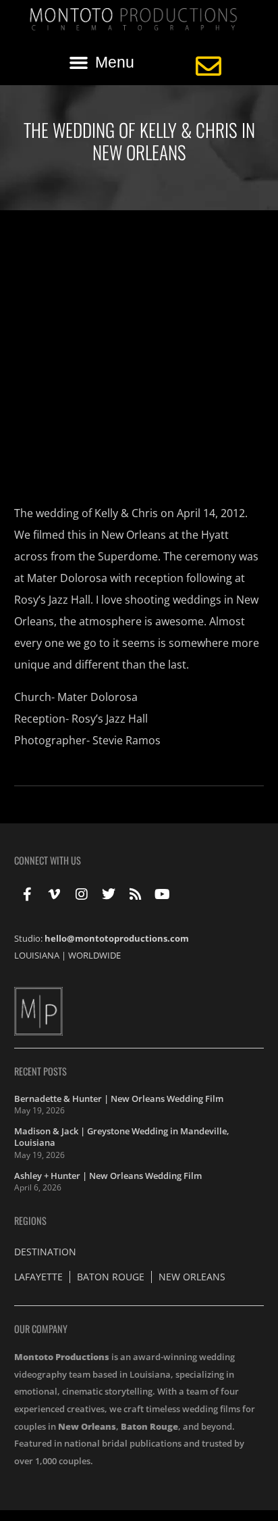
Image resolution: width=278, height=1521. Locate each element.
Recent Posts (40, 1071)
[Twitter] (108, 894)
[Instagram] (81, 894)
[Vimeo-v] (54, 894)
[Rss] (135, 894)
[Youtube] (162, 894)
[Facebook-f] (27, 894)
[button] (102, 62)
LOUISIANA (36, 955)
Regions (30, 1220)
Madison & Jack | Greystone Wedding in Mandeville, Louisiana (121, 1137)
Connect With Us (47, 860)
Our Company (40, 1329)
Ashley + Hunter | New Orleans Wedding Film (108, 1175)
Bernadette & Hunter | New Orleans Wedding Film (118, 1098)
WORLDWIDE (94, 955)
